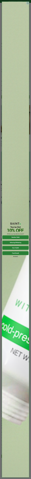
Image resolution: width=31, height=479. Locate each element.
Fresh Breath (15, 253)
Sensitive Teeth (16, 237)
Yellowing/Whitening (15, 242)
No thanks (15, 256)
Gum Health (15, 248)
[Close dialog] (27, 3)
